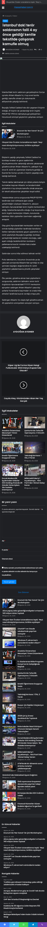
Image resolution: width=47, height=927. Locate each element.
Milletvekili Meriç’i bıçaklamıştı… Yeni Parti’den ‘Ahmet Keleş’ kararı (34, 481)
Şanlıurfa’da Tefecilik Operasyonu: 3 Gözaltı (34, 431)
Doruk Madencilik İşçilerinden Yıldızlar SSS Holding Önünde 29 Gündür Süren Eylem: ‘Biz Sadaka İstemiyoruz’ (12, 484)
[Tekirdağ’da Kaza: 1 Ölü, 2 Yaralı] (34, 447)
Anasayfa (7, 16)
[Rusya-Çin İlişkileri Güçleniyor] (9, 708)
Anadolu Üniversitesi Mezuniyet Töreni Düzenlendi (11, 432)
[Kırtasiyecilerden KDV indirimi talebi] (9, 796)
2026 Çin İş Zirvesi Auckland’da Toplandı (27, 717)
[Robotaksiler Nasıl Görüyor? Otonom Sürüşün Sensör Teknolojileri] (9, 729)
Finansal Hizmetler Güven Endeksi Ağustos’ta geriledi (30, 805)
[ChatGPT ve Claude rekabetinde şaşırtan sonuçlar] (9, 632)
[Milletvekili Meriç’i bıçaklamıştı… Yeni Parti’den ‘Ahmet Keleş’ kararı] (34, 470)
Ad (3, 541)
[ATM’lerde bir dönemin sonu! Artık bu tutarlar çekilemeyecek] (9, 766)
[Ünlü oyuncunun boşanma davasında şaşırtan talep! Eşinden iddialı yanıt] (9, 784)
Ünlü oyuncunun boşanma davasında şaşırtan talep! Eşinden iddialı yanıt (29, 784)
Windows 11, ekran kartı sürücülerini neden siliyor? (29, 641)
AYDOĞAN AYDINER (12, 49)
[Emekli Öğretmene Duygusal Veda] (12, 447)
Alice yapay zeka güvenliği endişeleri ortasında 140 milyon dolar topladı (23, 612)
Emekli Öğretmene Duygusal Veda (10, 456)
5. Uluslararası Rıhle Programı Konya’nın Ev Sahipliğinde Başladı (31, 664)
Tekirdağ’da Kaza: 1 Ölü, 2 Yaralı (32, 456)
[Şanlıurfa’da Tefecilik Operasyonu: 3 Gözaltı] (34, 422)
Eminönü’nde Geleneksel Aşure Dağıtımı (20, 775)
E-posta (5, 550)
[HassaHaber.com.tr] (23, 7)
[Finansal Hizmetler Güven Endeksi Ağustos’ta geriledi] (9, 807)
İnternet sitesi (7, 559)
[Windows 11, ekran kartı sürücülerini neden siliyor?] (9, 643)
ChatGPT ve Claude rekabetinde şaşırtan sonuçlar (27, 631)
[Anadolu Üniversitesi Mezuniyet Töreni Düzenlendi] (12, 422)
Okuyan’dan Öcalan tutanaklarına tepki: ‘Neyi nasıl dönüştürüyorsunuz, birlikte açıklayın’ (23, 621)
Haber (15, 16)
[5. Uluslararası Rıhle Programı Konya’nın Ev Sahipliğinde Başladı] (9, 664)
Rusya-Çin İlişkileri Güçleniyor (31, 705)
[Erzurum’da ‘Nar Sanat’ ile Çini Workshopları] (8, 133)
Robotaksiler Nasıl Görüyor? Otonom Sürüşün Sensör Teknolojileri (30, 729)
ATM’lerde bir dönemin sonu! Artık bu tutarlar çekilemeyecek (30, 766)
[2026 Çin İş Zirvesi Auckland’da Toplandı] (9, 719)
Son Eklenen (23, 592)
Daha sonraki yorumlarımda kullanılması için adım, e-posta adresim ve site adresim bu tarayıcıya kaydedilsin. (22, 571)
